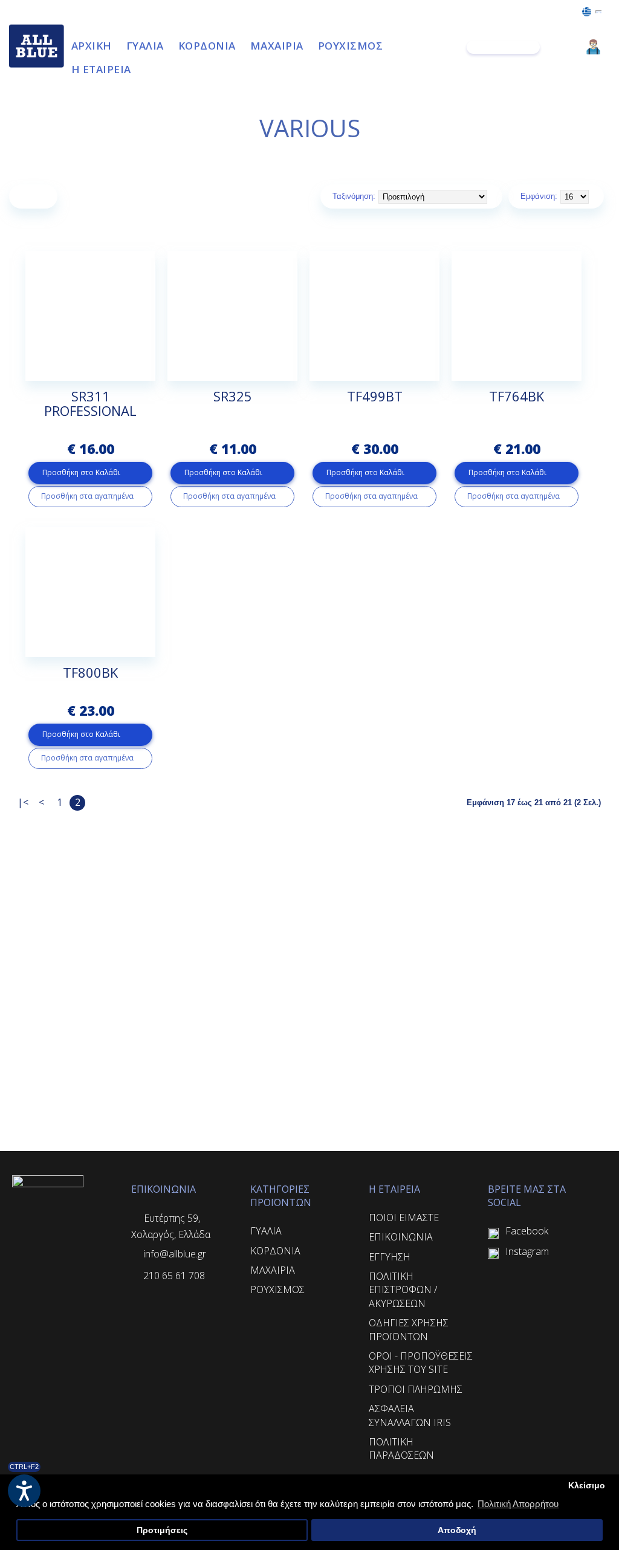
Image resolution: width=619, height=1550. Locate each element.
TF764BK (516, 396)
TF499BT (375, 396)
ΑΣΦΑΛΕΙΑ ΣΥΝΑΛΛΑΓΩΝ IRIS (410, 1415)
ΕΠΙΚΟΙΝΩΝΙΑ (401, 1237)
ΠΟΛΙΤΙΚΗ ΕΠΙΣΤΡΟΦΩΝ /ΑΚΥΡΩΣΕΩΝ (403, 1290)
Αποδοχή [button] (457, 1530)
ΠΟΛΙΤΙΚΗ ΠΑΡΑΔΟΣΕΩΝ (401, 1448)
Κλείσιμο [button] (586, 1485)
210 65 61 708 (174, 1275)
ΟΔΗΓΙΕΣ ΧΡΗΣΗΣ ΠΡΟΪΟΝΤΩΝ (409, 1329)
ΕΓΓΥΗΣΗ (389, 1256)
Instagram (527, 1251)
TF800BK (90, 672)
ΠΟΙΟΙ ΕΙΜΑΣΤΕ (404, 1217)
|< (23, 802)
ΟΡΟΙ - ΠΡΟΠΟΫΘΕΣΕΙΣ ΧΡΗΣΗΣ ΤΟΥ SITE (421, 1362)
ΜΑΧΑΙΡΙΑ (272, 1270)
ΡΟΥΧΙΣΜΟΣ (277, 1289)
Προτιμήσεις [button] (162, 1530)
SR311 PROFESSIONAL (90, 403)
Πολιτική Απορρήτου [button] (518, 1504)
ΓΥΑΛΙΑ (266, 1230)
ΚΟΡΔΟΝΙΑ (275, 1250)
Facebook (526, 1230)
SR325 (232, 396)
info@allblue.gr (174, 1253)
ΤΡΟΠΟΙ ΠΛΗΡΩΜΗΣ (415, 1389)
